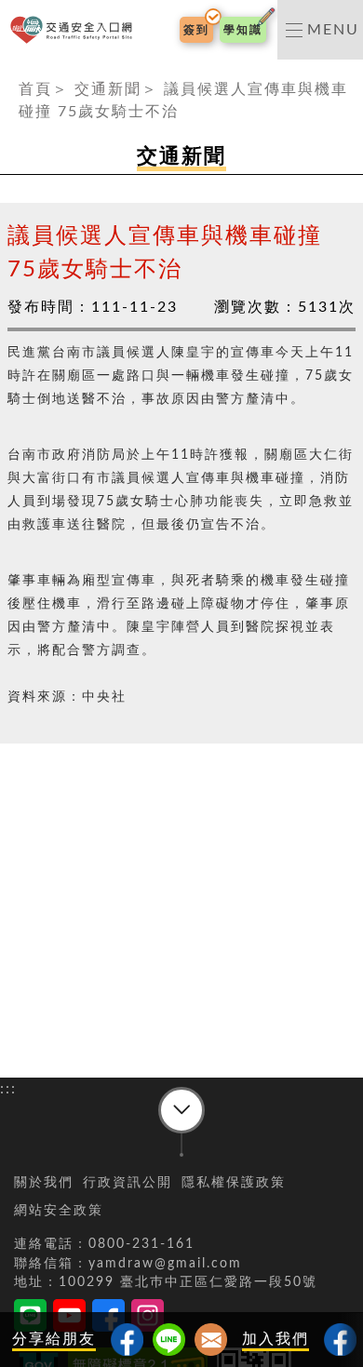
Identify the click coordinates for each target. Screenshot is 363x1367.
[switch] (320, 30)
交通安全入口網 (74, 30)
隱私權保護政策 (234, 1182)
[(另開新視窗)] (340, 1339)
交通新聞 (107, 89)
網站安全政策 (58, 1210)
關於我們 (44, 1182)
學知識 (242, 29)
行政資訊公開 (127, 1182)
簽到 (196, 29)
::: (8, 70)
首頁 (35, 89)
